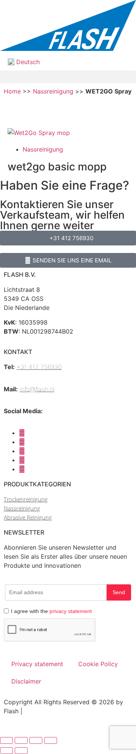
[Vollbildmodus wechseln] (21, 740)
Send (119, 592)
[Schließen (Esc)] (50, 740)
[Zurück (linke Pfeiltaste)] (6, 750)
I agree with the (51, 611)
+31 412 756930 (39, 367)
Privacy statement (37, 664)
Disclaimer (26, 681)
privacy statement (70, 611)
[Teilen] (35, 740)
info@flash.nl (37, 389)
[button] (68, 76)
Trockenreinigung (26, 499)
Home (12, 91)
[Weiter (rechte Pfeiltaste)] (21, 750)
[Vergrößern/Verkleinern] (6, 740)
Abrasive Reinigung (28, 517)
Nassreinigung (53, 91)
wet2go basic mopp (57, 166)
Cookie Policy (98, 664)
